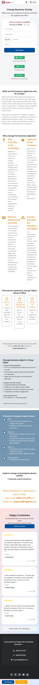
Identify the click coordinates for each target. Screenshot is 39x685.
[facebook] (11, 674)
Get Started (19, 50)
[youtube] (23, 674)
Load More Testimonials (19, 629)
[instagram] (19, 674)
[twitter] (15, 674)
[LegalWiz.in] (8, 1)
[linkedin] (27, 674)
